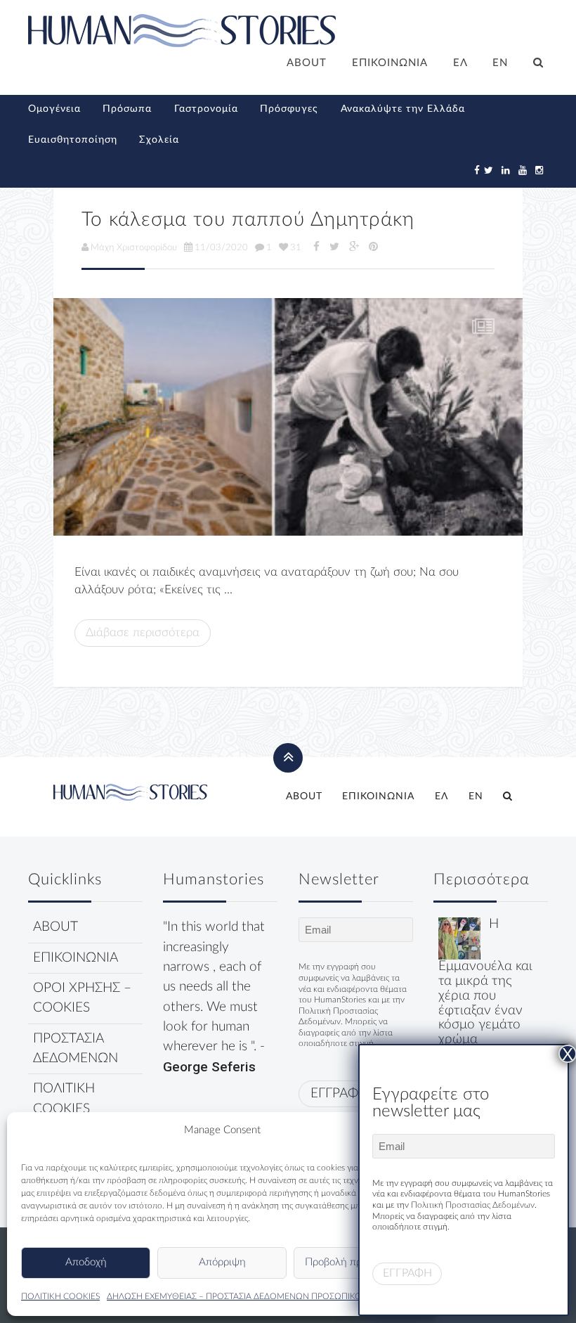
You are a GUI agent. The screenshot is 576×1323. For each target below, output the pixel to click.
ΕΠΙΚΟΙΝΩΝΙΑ (390, 63)
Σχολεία (159, 140)
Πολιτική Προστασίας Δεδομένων (473, 1205)
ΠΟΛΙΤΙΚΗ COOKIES (60, 1296)
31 (295, 247)
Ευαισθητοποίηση (72, 140)
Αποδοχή (86, 1262)
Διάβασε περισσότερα (142, 632)
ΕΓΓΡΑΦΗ (339, 1093)
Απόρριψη (222, 1262)
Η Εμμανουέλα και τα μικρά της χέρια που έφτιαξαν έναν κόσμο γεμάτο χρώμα (485, 981)
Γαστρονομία (206, 109)
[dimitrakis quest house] (288, 417)
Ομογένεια (54, 109)
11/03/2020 (221, 247)
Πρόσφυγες (289, 109)
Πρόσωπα (127, 109)
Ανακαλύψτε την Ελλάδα (403, 109)
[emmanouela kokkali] (459, 938)
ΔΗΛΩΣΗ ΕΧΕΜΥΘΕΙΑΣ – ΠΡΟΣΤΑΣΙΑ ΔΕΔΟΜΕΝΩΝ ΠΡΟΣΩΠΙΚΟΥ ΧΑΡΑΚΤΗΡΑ (261, 1296)
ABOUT (307, 63)
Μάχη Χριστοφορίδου (134, 247)
